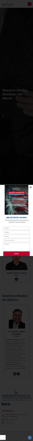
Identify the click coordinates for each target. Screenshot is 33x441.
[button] (30, 187)
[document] (16, 220)
